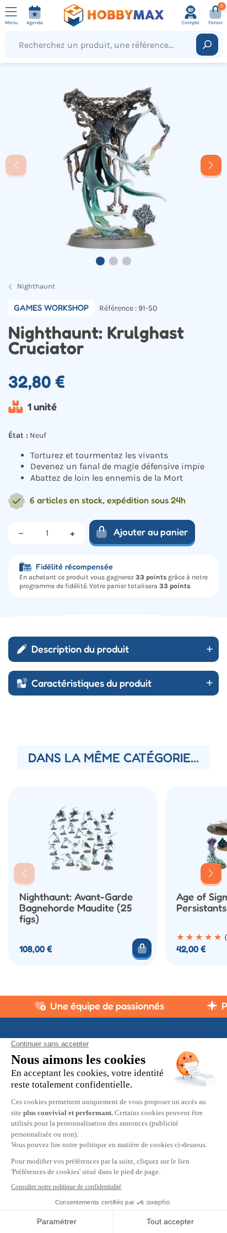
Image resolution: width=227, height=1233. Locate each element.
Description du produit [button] (80, 649)
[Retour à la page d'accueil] (113, 15)
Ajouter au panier (151, 531)
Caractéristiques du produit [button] (91, 683)
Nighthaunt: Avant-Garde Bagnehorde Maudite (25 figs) (76, 908)
